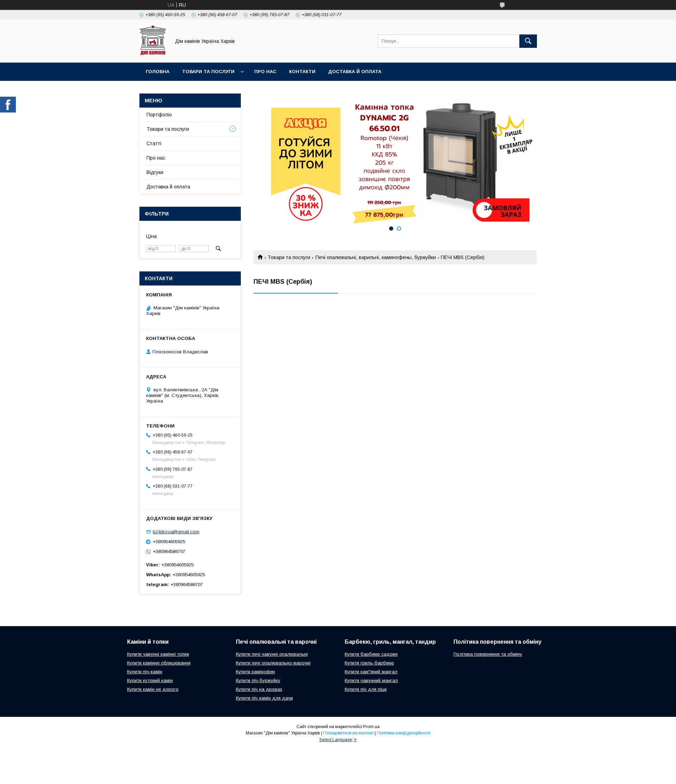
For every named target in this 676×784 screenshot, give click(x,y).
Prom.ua (371, 726)
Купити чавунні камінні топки (158, 654)
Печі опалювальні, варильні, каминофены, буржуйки (375, 257)
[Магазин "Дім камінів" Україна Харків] (153, 53)
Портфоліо (159, 114)
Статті (153, 143)
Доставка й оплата (354, 71)
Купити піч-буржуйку (258, 680)
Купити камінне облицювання (158, 663)
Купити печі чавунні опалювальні (272, 654)
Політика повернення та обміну (487, 654)
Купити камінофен (255, 671)
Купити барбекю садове (371, 654)
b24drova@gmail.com (176, 531)
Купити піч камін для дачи (264, 698)
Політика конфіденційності (403, 733)
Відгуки (154, 172)
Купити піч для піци (366, 689)
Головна (157, 71)
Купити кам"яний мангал (371, 671)
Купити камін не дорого (153, 689)
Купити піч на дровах (259, 689)
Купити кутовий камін (150, 680)
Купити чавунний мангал (371, 680)
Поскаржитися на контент (348, 733)
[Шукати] (528, 41)
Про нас (265, 71)
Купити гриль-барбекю (369, 663)
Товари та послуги (208, 71)
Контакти (302, 71)
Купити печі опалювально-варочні (273, 663)
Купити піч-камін (144, 671)
